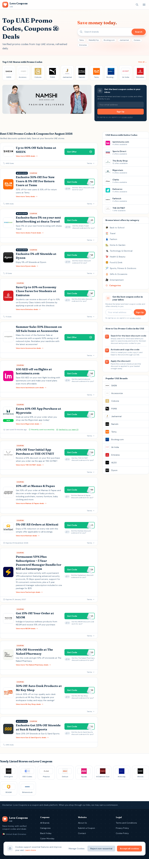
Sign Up (120, 111)
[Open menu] (144, 4)
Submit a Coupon (86, 828)
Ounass (137, 40)
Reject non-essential (101, 848)
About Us (82, 823)
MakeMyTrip (94, 40)
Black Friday (46, 833)
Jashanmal (124, 40)
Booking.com (109, 40)
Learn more (30, 850)
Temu (81, 40)
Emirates (83, 45)
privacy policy (127, 117)
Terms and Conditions (126, 823)
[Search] (137, 4)
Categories (45, 828)
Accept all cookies (129, 848)
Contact (82, 833)
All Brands (44, 823)
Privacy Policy (122, 828)
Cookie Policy (122, 833)
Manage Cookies (77, 848)
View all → (142, 62)
